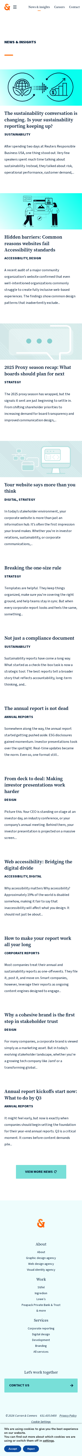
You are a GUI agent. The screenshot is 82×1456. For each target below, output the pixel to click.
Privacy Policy (68, 1416)
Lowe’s (41, 1299)
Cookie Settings (41, 1422)
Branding (41, 1346)
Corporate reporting (41, 1328)
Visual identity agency (41, 1270)
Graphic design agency (41, 1258)
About (41, 1252)
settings (48, 1441)
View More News (39, 1171)
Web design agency (41, 1264)
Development (41, 1340)
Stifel (41, 1287)
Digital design (41, 1334)
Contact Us (19, 1385)
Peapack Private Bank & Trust (41, 1305)
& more (41, 1311)
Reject (31, 1449)
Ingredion (41, 1293)
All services (41, 1352)
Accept (13, 1449)
